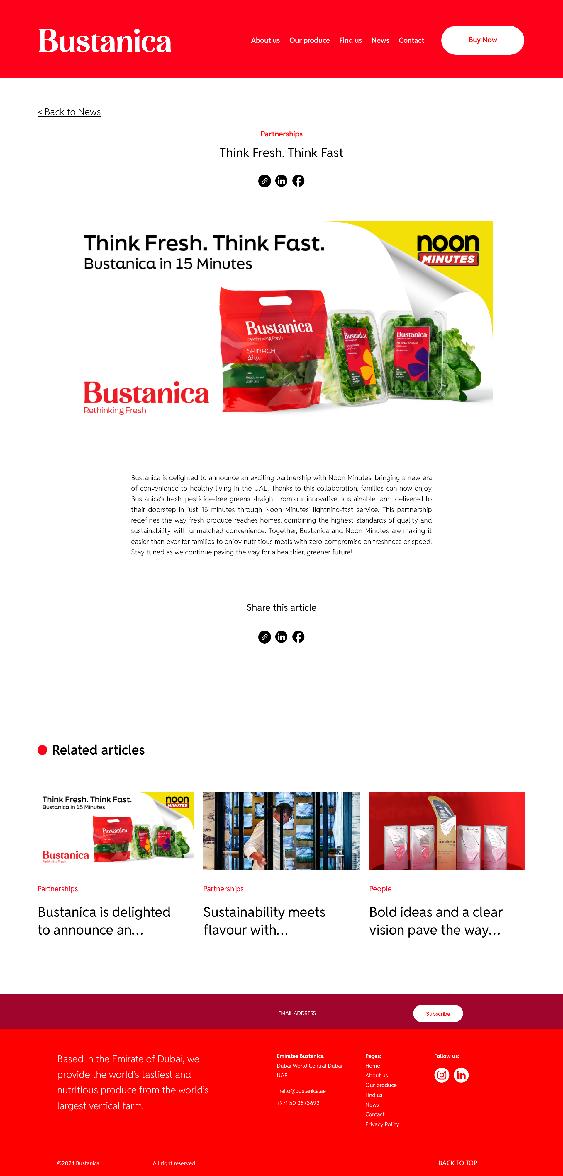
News (380, 40)
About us (265, 40)
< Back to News (69, 112)
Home (372, 1065)
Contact (411, 40)
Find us (350, 40)
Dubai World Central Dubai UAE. (309, 1065)
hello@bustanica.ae (301, 1090)
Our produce (309, 40)
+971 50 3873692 (298, 1102)
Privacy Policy (382, 1124)
